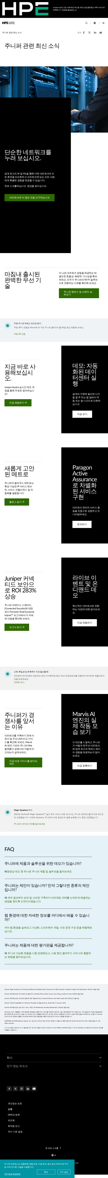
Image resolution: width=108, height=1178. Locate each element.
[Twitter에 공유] (89, 34)
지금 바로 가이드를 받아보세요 (23, 762)
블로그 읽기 (15, 502)
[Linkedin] (27, 1089)
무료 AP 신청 (19, 334)
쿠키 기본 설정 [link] (15, 1132)
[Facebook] (9, 1089)
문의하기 (82, 524)
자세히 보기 (19, 682)
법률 (10, 1109)
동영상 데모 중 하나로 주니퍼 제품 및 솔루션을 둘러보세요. (39, 872)
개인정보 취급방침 (12, 1174)
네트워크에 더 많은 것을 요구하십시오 (29, 197)
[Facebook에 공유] (83, 34)
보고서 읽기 (15, 627)
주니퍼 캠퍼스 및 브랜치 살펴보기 (78, 293)
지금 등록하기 (84, 766)
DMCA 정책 (14, 1115)
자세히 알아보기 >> (69, 10)
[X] (15, 1089)
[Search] (86, 23)
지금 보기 (82, 414)
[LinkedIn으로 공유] (95, 34)
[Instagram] (21, 1089)
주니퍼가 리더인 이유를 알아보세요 (29, 824)
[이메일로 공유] (100, 34)
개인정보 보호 (15, 1103)
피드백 (11, 1120)
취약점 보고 (14, 1126)
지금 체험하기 (17, 403)
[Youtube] (34, 1089)
